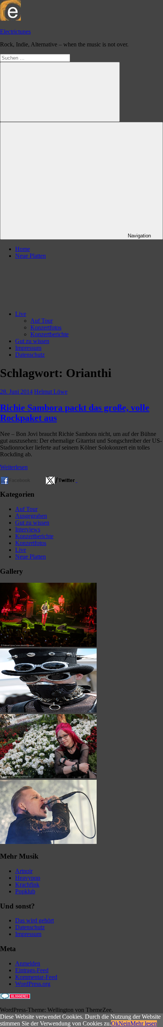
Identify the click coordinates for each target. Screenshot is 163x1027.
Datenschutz (30, 354)
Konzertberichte (49, 334)
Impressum (28, 348)
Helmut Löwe (50, 391)
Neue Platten (30, 256)
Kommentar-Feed (36, 977)
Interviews (27, 529)
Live (20, 314)
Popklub (25, 891)
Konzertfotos (45, 327)
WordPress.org (32, 984)
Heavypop (27, 878)
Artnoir (24, 871)
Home (22, 249)
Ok (115, 1023)
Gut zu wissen (32, 341)
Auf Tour (41, 320)
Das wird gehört (34, 920)
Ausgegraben (31, 516)
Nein (124, 1023)
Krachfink (27, 884)
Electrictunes (15, 31)
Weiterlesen (14, 467)
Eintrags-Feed (32, 970)
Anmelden (27, 963)
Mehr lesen (143, 1023)
